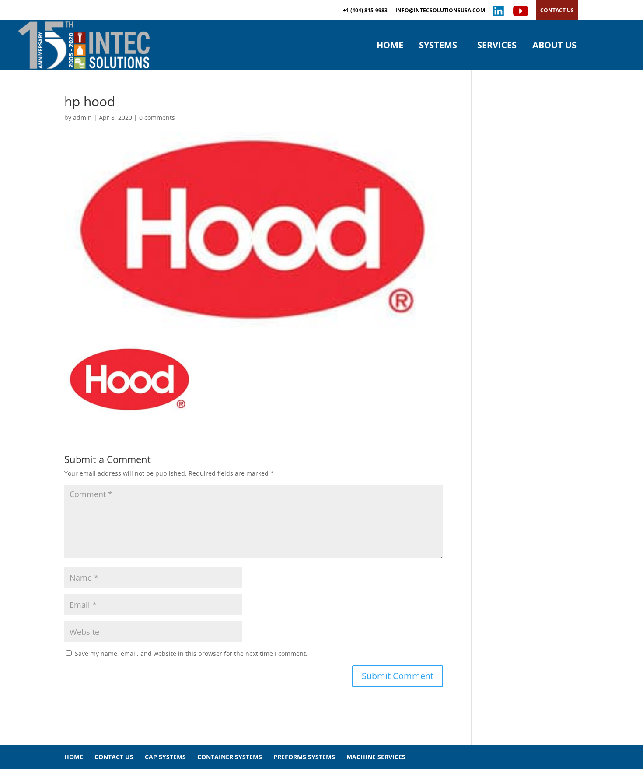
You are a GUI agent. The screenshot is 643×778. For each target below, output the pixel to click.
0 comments (157, 117)
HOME (390, 46)
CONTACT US (557, 10)
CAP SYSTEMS (165, 757)
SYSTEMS (438, 46)
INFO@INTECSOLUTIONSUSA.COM (440, 11)
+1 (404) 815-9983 (365, 11)
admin (82, 117)
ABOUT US (554, 46)
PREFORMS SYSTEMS (304, 757)
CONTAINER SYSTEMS (229, 757)
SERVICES (497, 46)
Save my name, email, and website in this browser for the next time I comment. (191, 653)
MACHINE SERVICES (375, 757)
